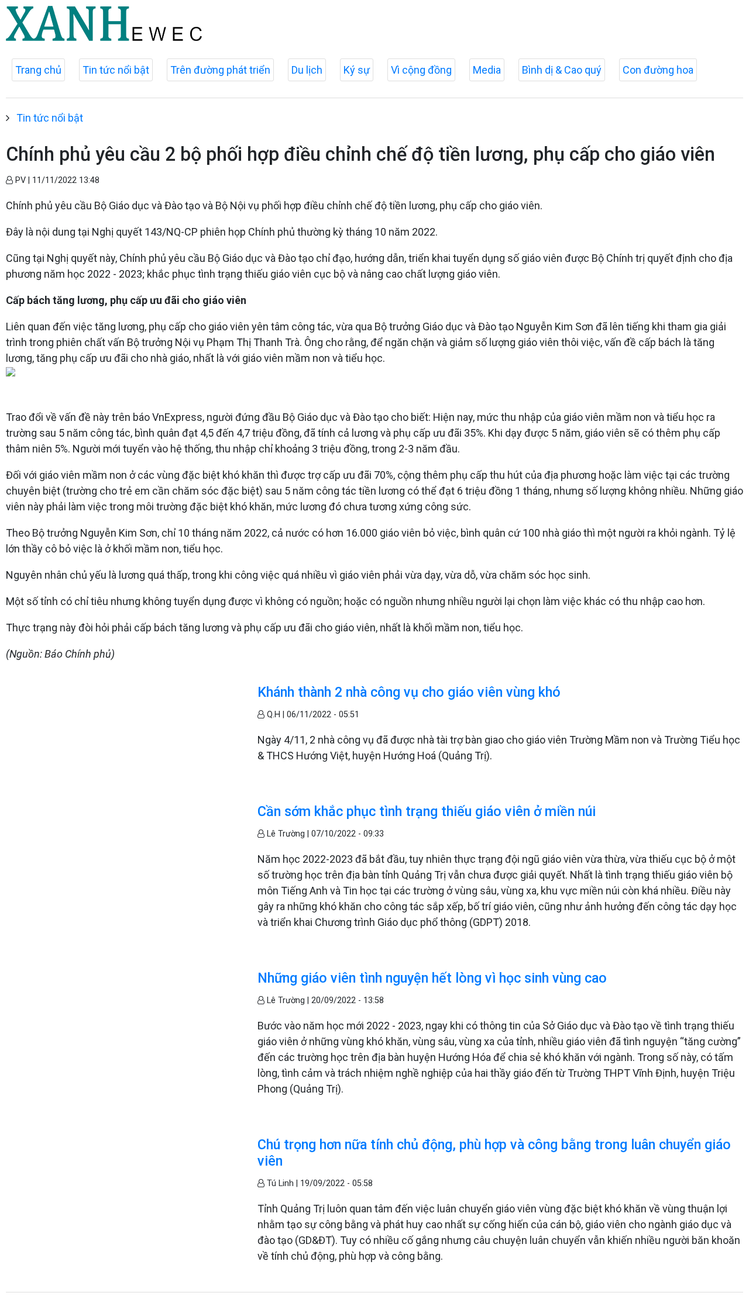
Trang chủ (38, 70)
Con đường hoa (658, 70)
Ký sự (356, 70)
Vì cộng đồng (421, 70)
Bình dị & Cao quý (562, 70)
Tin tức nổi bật (116, 70)
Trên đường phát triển (220, 70)
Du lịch (306, 70)
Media (487, 70)
